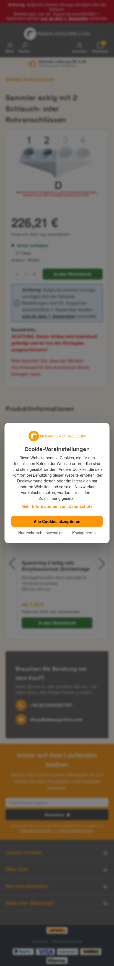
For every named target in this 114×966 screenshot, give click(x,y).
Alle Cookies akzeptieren (57, 521)
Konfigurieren (84, 532)
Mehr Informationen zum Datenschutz (57, 506)
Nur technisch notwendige (41, 532)
